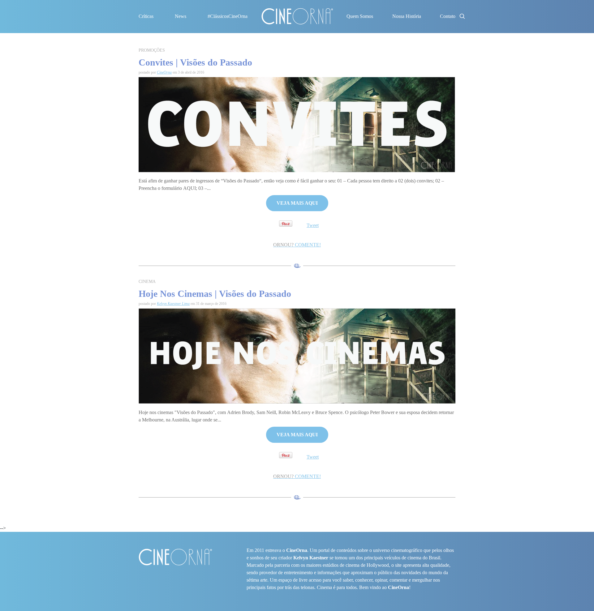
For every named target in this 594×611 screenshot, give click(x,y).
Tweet (313, 225)
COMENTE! (297, 244)
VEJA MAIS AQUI (297, 203)
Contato (447, 16)
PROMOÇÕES (152, 50)
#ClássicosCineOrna (228, 16)
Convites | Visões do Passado (195, 62)
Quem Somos (359, 16)
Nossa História (406, 16)
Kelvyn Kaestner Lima (173, 303)
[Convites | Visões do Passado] (297, 124)
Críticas (146, 16)
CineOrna (164, 72)
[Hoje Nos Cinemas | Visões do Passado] (297, 355)
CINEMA (147, 281)
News (180, 16)
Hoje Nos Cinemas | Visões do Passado (215, 293)
